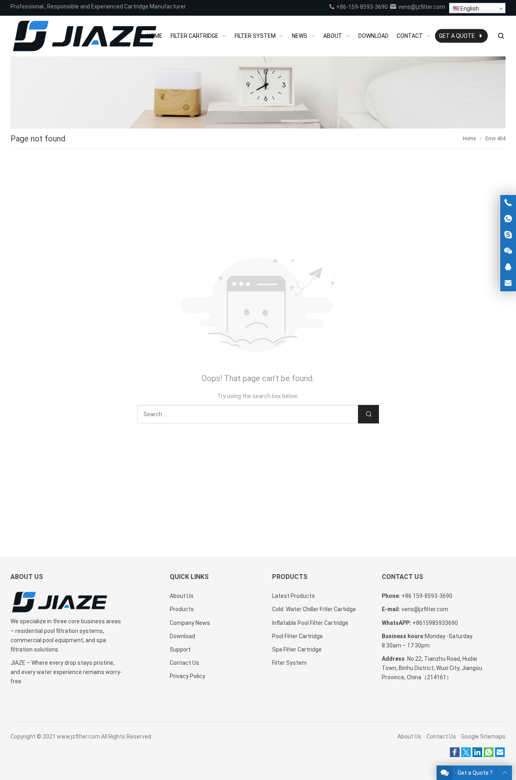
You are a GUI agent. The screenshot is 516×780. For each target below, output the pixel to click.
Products (182, 609)
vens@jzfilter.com (421, 7)
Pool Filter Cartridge (297, 636)
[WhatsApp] (488, 755)
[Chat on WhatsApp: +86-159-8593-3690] (508, 219)
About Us (182, 596)
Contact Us (184, 663)
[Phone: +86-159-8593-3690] (508, 203)
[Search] (501, 36)
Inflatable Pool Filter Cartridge (310, 623)
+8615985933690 (435, 623)
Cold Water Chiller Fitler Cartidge (314, 609)
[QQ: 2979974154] (508, 267)
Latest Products (293, 596)
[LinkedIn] (477, 755)
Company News (190, 623)
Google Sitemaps (483, 736)
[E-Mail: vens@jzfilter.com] (508, 283)
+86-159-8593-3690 (361, 7)
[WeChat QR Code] (508, 251)
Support (180, 649)
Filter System (289, 663)
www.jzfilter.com (78, 736)
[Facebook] (454, 755)
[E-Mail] (500, 755)
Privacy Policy (187, 676)
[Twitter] (466, 755)
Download (182, 636)
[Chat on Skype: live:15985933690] (508, 235)
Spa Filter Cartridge (297, 649)
